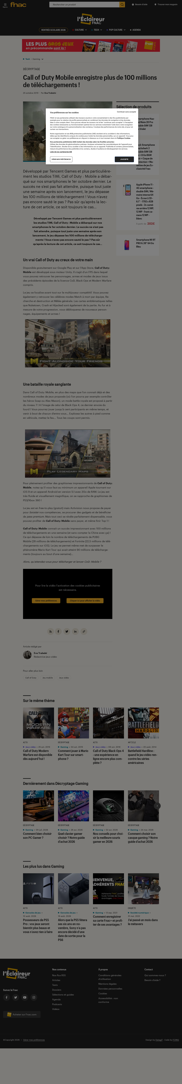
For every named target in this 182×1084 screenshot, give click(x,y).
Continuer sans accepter (126, 112)
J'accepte (124, 159)
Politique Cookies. (123, 138)
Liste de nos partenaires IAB (61, 152)
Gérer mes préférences (61, 159)
